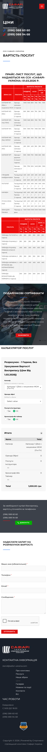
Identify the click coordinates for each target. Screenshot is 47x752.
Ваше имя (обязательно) (14, 564)
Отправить (9, 631)
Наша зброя (22, 677)
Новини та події (23, 687)
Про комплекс (23, 671)
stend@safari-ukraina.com (15, 666)
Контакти (20, 691)
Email (4, 586)
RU (17, 694)
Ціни (18, 681)
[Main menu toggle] (41, 6)
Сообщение (8, 597)
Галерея (20, 684)
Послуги (20, 674)
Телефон (6, 575)
